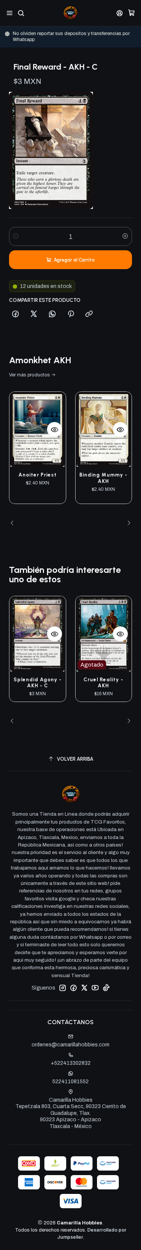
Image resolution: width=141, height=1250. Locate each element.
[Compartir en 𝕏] (33, 314)
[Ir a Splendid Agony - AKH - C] (37, 633)
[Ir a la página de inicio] (70, 13)
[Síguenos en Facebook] (73, 987)
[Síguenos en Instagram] (62, 987)
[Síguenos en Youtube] (95, 987)
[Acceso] (120, 13)
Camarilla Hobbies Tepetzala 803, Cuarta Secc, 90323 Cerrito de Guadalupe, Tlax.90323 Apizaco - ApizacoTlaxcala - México (70, 1113)
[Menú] (10, 13)
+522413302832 (71, 1063)
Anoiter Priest (37, 475)
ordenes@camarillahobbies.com (70, 1045)
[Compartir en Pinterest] (70, 314)
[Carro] (131, 13)
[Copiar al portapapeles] (89, 314)
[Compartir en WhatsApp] (52, 314)
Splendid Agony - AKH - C (38, 682)
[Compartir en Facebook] (15, 314)
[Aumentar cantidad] (125, 236)
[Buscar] (21, 13)
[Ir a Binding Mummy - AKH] (104, 429)
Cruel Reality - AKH (103, 682)
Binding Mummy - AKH (103, 478)
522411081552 (70, 1081)
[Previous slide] (14, 523)
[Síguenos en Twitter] (84, 987)
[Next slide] (126, 523)
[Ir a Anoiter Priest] (37, 429)
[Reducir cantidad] (15, 236)
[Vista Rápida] (54, 429)
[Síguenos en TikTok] (106, 987)
